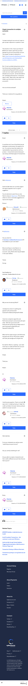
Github (8, 624)
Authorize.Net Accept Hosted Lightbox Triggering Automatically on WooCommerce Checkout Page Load (13, 544)
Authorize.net (16, 651)
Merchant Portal (11, 571)
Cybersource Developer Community (4, 5)
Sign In (22, 5)
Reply (14, 123)
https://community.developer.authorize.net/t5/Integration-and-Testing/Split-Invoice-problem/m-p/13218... (13, 57)
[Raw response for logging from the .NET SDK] (19, 130)
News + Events (10, 605)
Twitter (8, 619)
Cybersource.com (11, 599)
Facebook (9, 621)
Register (9, 569)
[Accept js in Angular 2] (17, 130)
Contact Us (10, 602)
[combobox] (14, 12)
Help (20, 5)
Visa (8, 651)
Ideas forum (14, 195)
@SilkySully (8, 180)
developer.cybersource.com (20, 0)
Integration (4, 23)
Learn (8, 583)
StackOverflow (10, 627)
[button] (5, 118)
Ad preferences (11, 656)
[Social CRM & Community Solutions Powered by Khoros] (24, 683)
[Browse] (25, 5)
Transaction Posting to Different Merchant (13, 549)
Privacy (9, 653)
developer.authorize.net (7, 0)
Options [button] (26, 23)
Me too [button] (7, 103)
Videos (8, 585)
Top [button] (2, 682)
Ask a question (14, 16)
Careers (9, 607)
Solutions (9, 588)
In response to (18, 210)
